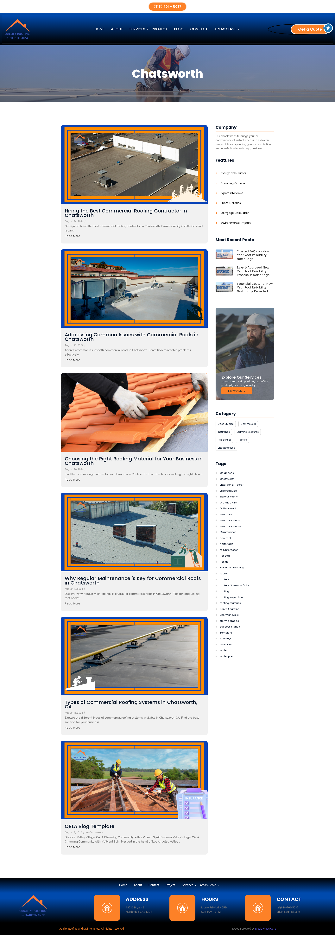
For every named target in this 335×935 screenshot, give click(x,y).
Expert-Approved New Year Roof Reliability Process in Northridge (253, 271)
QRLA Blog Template (89, 826)
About (117, 29)
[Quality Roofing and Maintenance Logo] (33, 905)
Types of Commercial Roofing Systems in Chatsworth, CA (131, 704)
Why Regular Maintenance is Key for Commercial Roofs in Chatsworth (133, 580)
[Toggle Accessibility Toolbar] (328, 28)
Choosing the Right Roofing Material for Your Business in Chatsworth (134, 461)
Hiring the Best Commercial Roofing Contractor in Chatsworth (126, 213)
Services (137, 29)
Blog (179, 29)
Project (160, 29)
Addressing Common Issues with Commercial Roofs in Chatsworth (132, 336)
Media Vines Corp (265, 928)
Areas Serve (225, 29)
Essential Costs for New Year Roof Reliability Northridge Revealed (255, 287)
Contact (199, 29)
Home (99, 29)
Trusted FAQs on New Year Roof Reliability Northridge (253, 255)
